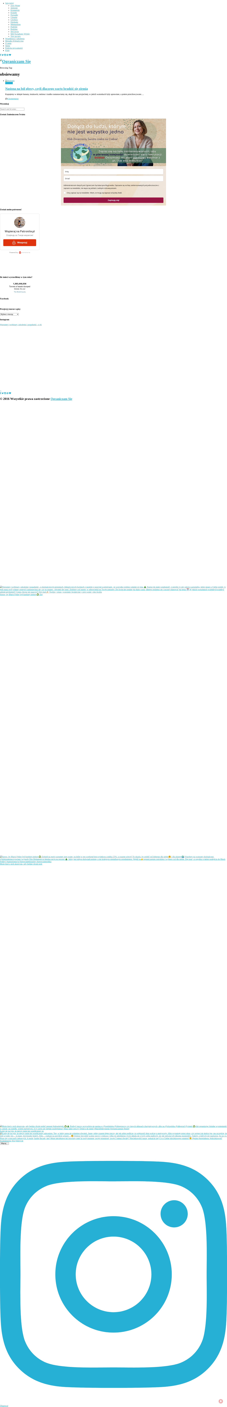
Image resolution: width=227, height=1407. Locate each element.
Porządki (14, 15)
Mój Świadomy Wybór (20, 34)
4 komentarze (13, 99)
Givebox (14, 20)
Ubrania (14, 17)
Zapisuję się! (113, 200)
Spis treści (9, 3)
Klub (7, 50)
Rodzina (14, 29)
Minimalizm (15, 24)
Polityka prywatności (14, 48)
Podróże (14, 27)
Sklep (7, 46)
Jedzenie (14, 8)
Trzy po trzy (16, 36)
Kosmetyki (15, 10)
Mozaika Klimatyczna (14, 41)
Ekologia (14, 22)
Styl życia (15, 31)
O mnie (8, 43)
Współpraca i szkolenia (14, 39)
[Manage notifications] (221, 1401)
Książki (14, 13)
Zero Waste (15, 5)
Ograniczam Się (61, 398)
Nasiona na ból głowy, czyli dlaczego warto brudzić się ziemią (46, 88)
